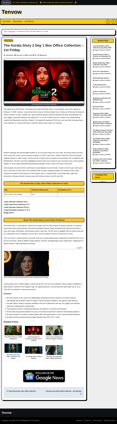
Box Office (7, 21)
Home (5, 31)
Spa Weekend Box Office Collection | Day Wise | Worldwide (101, 140)
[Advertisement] (44, 138)
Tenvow (12, 12)
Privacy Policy (97, 420)
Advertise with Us (109, 420)
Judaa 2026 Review (99, 85)
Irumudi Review (98, 106)
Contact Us (87, 420)
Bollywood (43, 55)
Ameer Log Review (99, 91)
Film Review (29, 21)
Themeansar (35, 420)
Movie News (17, 21)
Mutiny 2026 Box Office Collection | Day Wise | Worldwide (101, 150)
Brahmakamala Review (101, 78)
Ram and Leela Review (101, 71)
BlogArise (25, 420)
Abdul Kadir (9, 55)
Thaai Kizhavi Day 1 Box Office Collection (22, 391)
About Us (79, 420)
